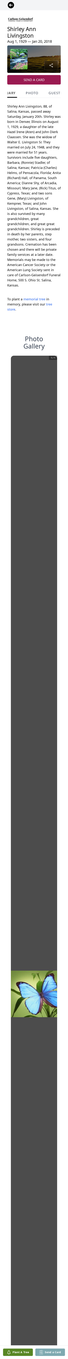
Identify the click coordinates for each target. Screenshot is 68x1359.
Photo (32, 93)
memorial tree (34, 299)
